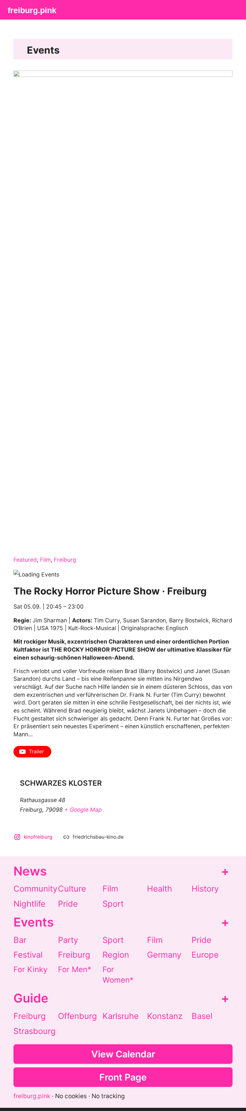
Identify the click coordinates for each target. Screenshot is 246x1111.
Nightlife (29, 904)
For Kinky (30, 969)
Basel (202, 1016)
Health (159, 888)
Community (35, 888)
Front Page (123, 1077)
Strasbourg (34, 1031)
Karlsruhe (120, 1016)
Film (45, 559)
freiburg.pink (32, 10)
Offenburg (77, 1016)
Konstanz (165, 1016)
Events (43, 50)
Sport (113, 904)
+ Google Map (83, 809)
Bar (19, 940)
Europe (205, 955)
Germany (164, 955)
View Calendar (123, 1054)
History (205, 888)
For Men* (74, 969)
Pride (68, 904)
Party (68, 940)
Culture (72, 888)
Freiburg (65, 559)
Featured (25, 559)
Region (115, 955)
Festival (28, 955)
